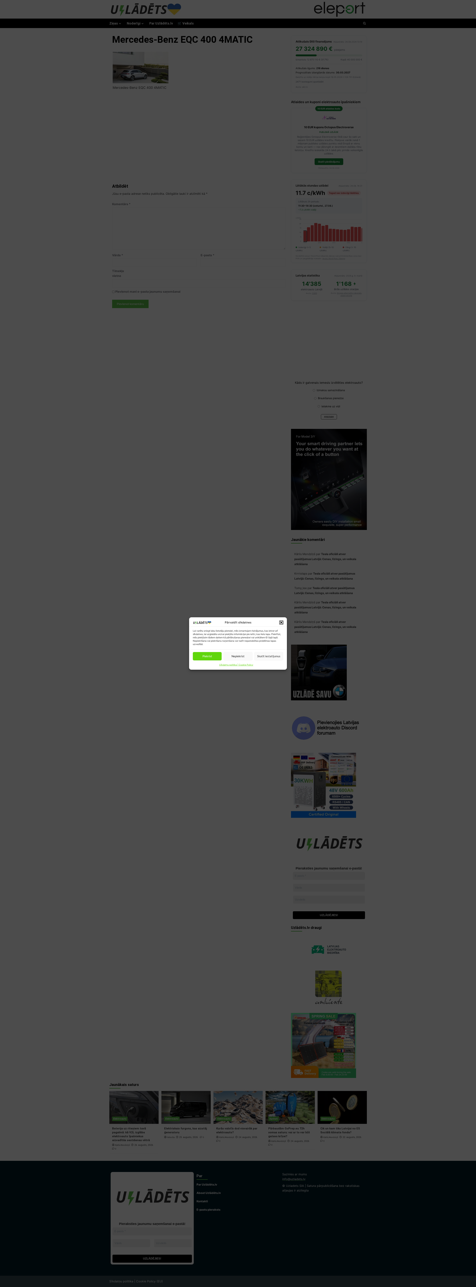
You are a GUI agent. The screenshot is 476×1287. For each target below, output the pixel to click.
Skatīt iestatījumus (268, 656)
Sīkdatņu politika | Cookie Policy (236, 664)
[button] (281, 622)
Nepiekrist (238, 656)
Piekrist (207, 656)
